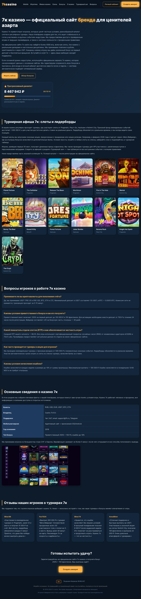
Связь (54, 4)
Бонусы (62, 4)
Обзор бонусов (27, 76)
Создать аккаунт (130, 4)
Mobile (25, 4)
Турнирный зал (82, 4)
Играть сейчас (10, 76)
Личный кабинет (111, 4)
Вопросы (93, 4)
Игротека (33, 4)
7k (9, 4)
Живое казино (44, 4)
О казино (70, 4)
